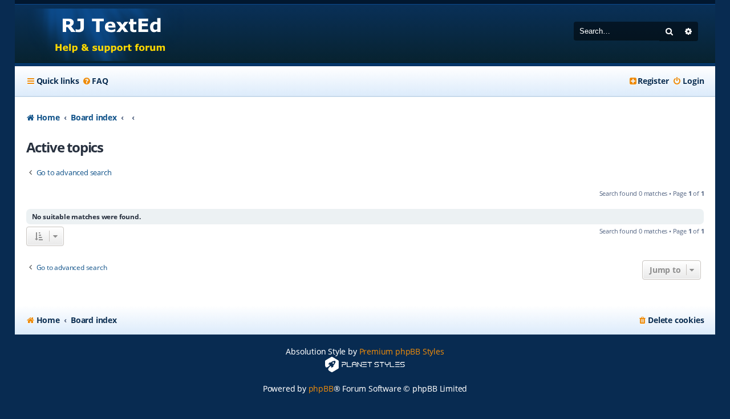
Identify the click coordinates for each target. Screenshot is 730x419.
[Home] (99, 34)
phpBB (321, 388)
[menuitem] (95, 81)
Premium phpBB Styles (401, 351)
